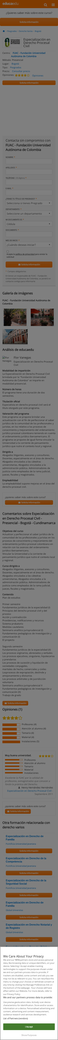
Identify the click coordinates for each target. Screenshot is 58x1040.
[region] (29, 993)
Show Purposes (29, 1035)
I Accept (29, 1026)
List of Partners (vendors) (15, 1018)
